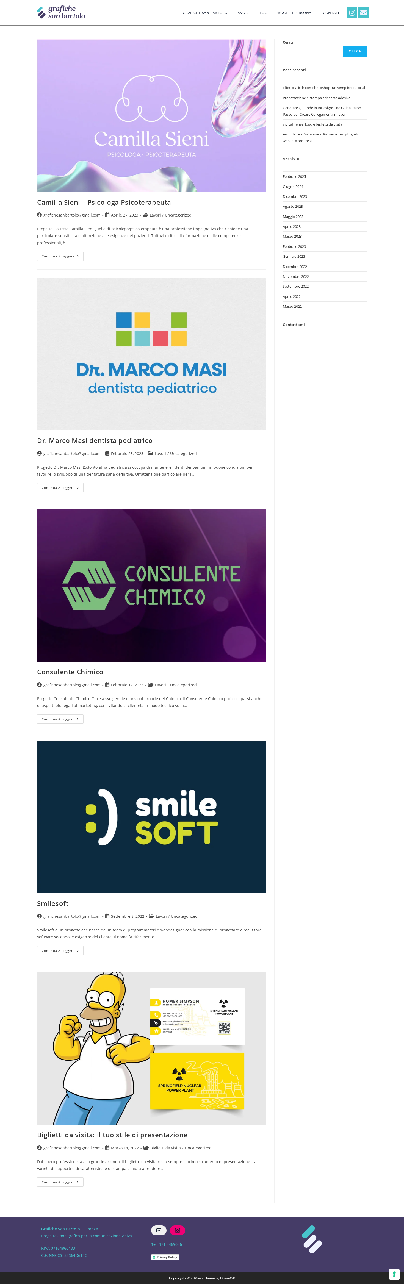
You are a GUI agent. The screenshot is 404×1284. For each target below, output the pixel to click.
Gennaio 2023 (294, 256)
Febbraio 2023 (294, 246)
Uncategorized (178, 215)
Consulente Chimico (70, 671)
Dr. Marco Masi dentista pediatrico (95, 440)
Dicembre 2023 (295, 196)
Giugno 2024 (293, 186)
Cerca (288, 42)
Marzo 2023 (292, 236)
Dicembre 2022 (295, 266)
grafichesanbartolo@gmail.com (72, 215)
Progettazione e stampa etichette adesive (316, 97)
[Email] (159, 1230)
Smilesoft (52, 903)
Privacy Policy (167, 1257)
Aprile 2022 (292, 296)
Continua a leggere (63, 255)
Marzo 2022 (292, 306)
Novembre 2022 (296, 276)
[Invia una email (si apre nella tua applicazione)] (363, 12)
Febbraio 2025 (294, 176)
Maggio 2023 (293, 216)
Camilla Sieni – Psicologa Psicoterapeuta (104, 202)
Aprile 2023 (292, 226)
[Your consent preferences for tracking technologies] (394, 1274)
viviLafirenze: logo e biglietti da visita (312, 124)
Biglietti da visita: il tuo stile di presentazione (112, 1134)
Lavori (155, 215)
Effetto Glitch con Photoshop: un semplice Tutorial (324, 87)
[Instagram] (177, 1230)
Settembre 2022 (296, 286)
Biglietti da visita (165, 1147)
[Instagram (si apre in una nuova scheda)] (352, 12)
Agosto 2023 (293, 206)
